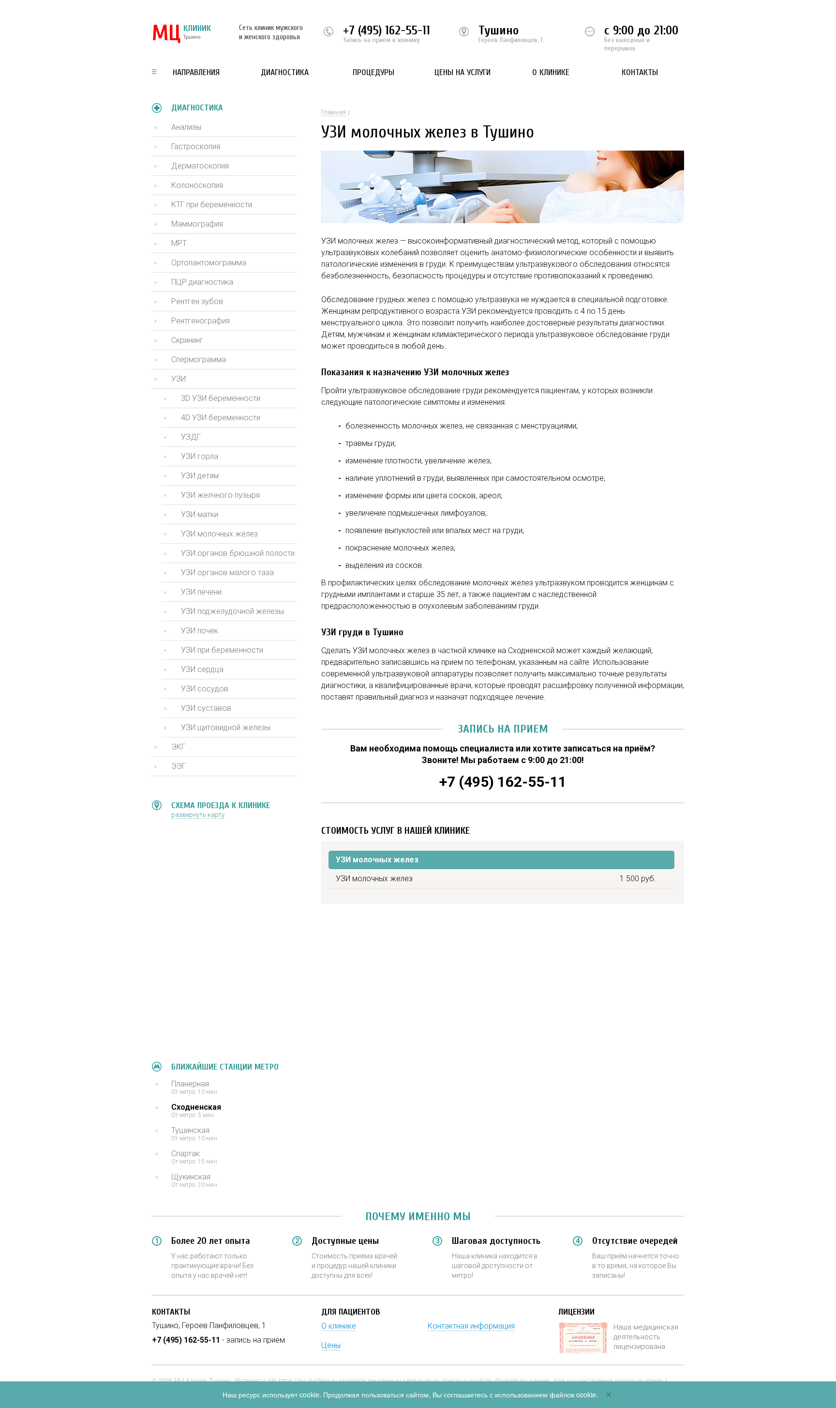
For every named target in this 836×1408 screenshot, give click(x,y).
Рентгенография (200, 320)
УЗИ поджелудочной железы (232, 611)
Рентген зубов (197, 301)
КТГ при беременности (211, 204)
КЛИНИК (181, 34)
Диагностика (285, 72)
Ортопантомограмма (208, 262)
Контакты (640, 72)
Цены (331, 1345)
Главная (333, 112)
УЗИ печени (201, 592)
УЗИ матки (199, 514)
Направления (196, 72)
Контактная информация (471, 1326)
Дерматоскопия (200, 165)
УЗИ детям (200, 475)
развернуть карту (197, 814)
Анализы (186, 127)
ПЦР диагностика (202, 282)
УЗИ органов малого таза (227, 572)
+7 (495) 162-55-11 (386, 30)
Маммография (197, 224)
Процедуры (373, 72)
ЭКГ (178, 746)
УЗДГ (191, 437)
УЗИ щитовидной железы (225, 727)
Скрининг (187, 340)
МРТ (179, 243)
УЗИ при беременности (222, 650)
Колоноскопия (197, 185)
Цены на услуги (462, 72)
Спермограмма (198, 359)
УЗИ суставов (206, 708)
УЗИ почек (199, 630)
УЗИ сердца (202, 669)
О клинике (550, 72)
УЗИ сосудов (204, 688)
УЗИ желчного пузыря (220, 495)
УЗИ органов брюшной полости (238, 553)
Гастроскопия (195, 146)
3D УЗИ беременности (220, 398)
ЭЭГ (178, 766)
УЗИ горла (199, 456)
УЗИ (178, 378)
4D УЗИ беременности (220, 417)
